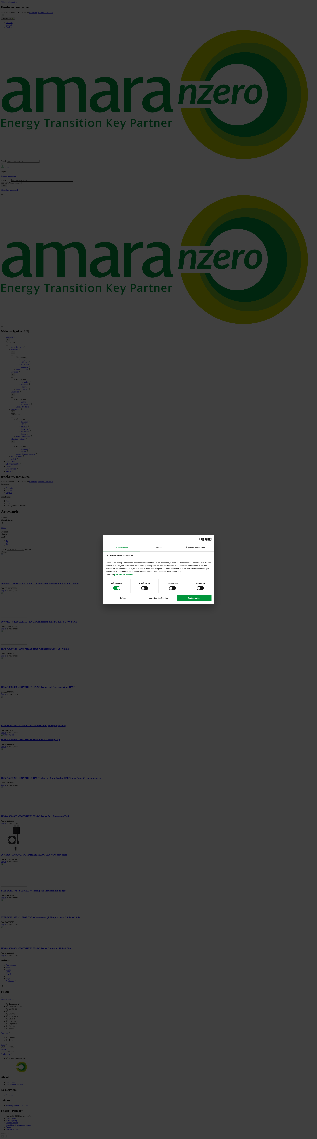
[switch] (144, 588)
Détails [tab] (159, 547)
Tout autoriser (194, 598)
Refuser (122, 598)
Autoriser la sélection (158, 598)
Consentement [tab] (121, 547)
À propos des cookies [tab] (195, 547)
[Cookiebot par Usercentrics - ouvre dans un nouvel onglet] (200, 539)
